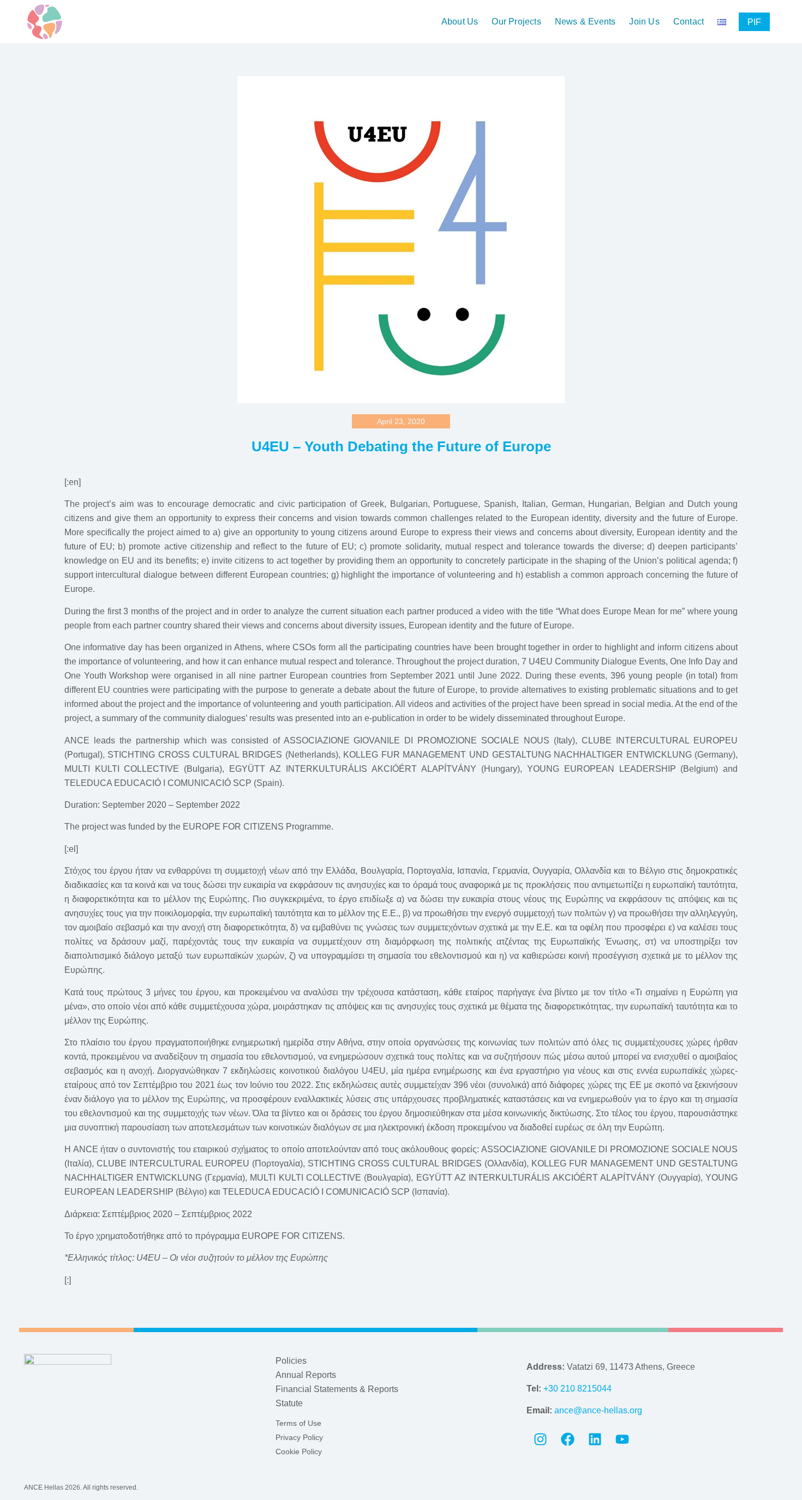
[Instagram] (540, 1439)
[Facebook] (567, 1439)
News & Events (585, 21)
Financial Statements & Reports (337, 1389)
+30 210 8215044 (577, 1388)
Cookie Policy (299, 1451)
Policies (291, 1360)
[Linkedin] (594, 1439)
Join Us (644, 21)
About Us (459, 21)
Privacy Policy (299, 1437)
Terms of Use (298, 1423)
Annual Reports (306, 1375)
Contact (688, 21)
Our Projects (516, 21)
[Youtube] (622, 1439)
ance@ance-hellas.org (598, 1410)
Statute (289, 1403)
